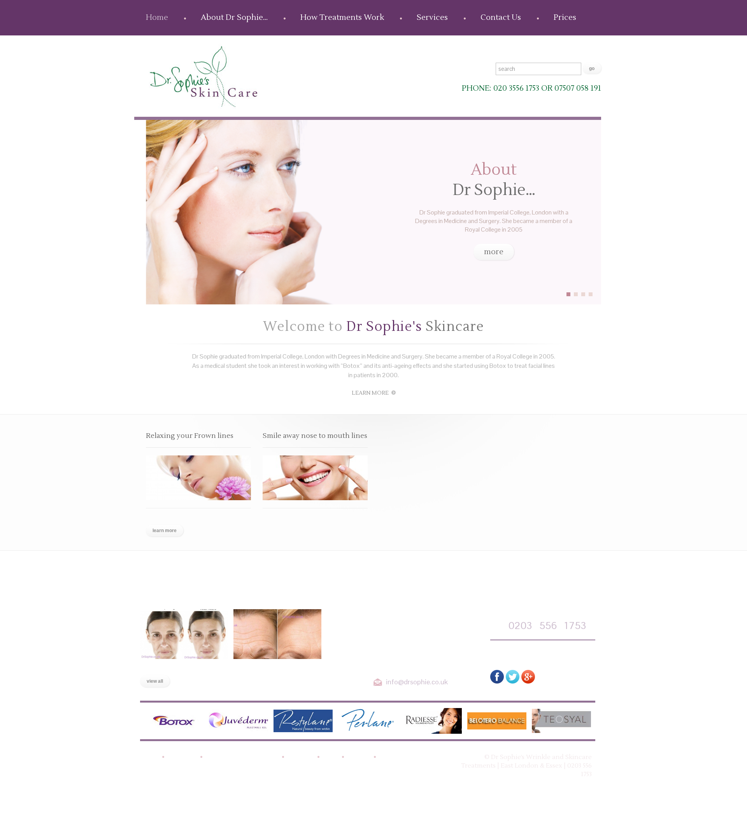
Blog (330, 757)
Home (157, 17)
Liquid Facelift (164, 667)
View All (155, 681)
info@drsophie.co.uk (417, 681)
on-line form (528, 653)
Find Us (358, 757)
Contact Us (500, 17)
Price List (394, 757)
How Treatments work (241, 757)
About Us (181, 757)
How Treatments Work (342, 17)
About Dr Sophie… (234, 17)
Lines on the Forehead (270, 667)
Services (432, 17)
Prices (565, 17)
